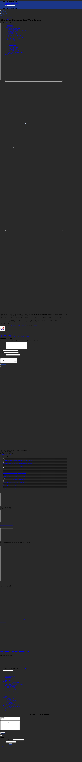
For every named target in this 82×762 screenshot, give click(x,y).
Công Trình (5, 688)
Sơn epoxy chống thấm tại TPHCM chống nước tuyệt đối (15, 479)
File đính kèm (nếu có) (5, 731)
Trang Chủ (7, 18)
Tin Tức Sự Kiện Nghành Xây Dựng (12, 706)
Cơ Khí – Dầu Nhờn (9, 694)
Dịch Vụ (4, 681)
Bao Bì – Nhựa (8, 690)
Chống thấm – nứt (11, 702)
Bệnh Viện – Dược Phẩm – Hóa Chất (13, 691)
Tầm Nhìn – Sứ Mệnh (9, 678)
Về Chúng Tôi (8, 675)
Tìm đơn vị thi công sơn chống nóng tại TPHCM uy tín (15, 466)
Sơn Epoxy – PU (10, 699)
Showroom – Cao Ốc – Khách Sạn (12, 689)
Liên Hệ (4, 708)
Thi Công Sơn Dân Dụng (10, 683)
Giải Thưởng (7, 679)
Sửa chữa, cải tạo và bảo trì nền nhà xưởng (14, 684)
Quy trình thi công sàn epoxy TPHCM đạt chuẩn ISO (14, 482)
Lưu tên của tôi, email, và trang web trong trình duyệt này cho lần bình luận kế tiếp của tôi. (22, 357)
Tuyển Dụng (8, 707)
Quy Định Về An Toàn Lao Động (12, 704)
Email (2, 352)
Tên (1, 350)
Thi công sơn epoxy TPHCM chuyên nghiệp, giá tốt (14, 476)
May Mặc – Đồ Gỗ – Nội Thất (11, 695)
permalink (35, 325)
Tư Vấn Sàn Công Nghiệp (10, 703)
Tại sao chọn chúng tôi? (12, 21)
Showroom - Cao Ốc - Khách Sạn (6, 17)
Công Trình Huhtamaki (5, 335)
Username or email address (6, 739)
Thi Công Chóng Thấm (10, 687)
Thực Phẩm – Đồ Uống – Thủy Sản (12, 692)
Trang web (2, 354)
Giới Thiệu (5, 673)
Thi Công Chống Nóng (10, 686)
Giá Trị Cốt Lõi (8, 677)
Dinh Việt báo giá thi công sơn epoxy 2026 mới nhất (14, 469)
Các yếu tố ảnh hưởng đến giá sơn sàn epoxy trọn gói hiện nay (16, 488)
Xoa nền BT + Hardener (12, 701)
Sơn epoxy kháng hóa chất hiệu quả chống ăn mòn (14, 473)
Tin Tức (4, 705)
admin (13, 22)
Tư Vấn (4, 697)
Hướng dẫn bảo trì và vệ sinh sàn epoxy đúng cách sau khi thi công (17, 463)
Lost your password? (5, 746)
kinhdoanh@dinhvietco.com (6, 454)
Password (2, 741)
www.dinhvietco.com (27, 668)
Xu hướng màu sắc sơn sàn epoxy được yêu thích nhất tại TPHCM (17, 460)
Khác (6, 696)
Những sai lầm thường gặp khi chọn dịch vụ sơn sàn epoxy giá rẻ (17, 485)
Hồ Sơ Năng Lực (8, 680)
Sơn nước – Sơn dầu (11, 700)
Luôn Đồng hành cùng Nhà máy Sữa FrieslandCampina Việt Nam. (15, 336)
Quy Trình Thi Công (9, 698)
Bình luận (3, 348)
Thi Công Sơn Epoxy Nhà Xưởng (12, 682)
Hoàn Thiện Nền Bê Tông (10, 685)
